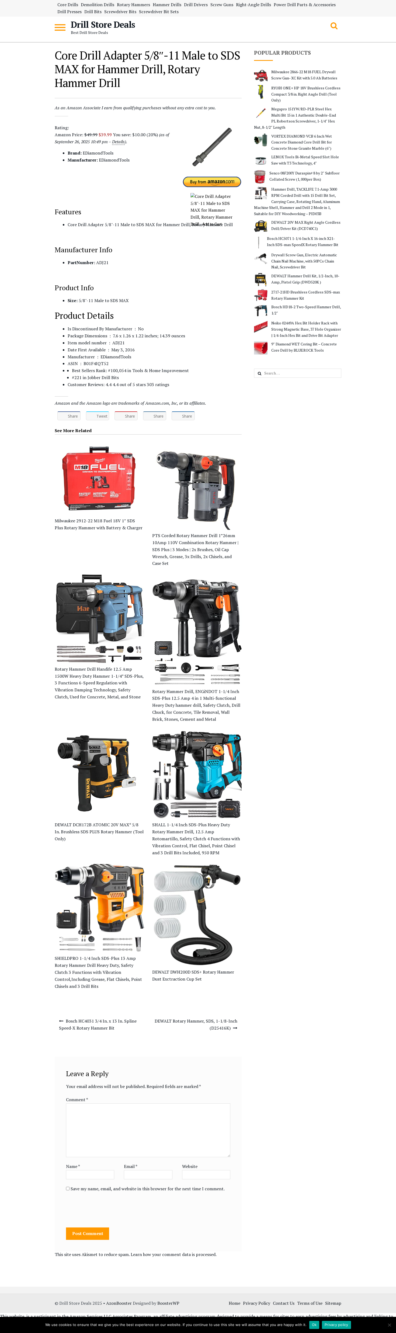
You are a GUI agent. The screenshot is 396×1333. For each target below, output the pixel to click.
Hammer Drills (167, 5)
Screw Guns (221, 5)
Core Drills (67, 5)
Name (73, 1166)
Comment (77, 1100)
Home (234, 1303)
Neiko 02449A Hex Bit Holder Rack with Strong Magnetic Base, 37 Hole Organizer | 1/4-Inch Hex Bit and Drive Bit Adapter (306, 329)
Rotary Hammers (133, 5)
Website (189, 1166)
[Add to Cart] (212, 196)
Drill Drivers (196, 5)
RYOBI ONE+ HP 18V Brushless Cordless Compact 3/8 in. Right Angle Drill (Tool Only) (306, 94)
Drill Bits (93, 12)
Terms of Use (309, 1303)
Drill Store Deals (103, 24)
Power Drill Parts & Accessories (305, 5)
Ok (314, 1324)
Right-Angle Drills (253, 5)
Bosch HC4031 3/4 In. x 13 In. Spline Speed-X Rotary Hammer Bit (98, 1024)
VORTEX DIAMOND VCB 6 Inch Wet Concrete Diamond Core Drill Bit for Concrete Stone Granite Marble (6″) (301, 142)
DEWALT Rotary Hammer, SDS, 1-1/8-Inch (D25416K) (196, 1024)
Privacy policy (336, 1324)
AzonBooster (119, 1303)
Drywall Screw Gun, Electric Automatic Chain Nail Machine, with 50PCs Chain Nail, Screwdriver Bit (304, 261)
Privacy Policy (256, 1303)
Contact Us (283, 1303)
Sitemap (333, 1303)
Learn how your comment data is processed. (174, 1254)
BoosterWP (168, 1303)
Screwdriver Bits (120, 12)
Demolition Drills (97, 5)
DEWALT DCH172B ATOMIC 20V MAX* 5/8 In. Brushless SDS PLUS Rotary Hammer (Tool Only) (99, 832)
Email (130, 1166)
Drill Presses (69, 12)
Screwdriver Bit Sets (159, 12)
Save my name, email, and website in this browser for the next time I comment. (148, 1189)
